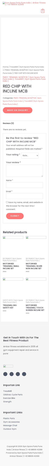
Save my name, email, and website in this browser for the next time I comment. (24, 206)
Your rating (13, 154)
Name (9, 180)
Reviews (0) (8, 123)
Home (5, 67)
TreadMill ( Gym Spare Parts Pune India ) (24, 80)
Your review (13, 162)
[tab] (24, 123)
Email (9, 191)
